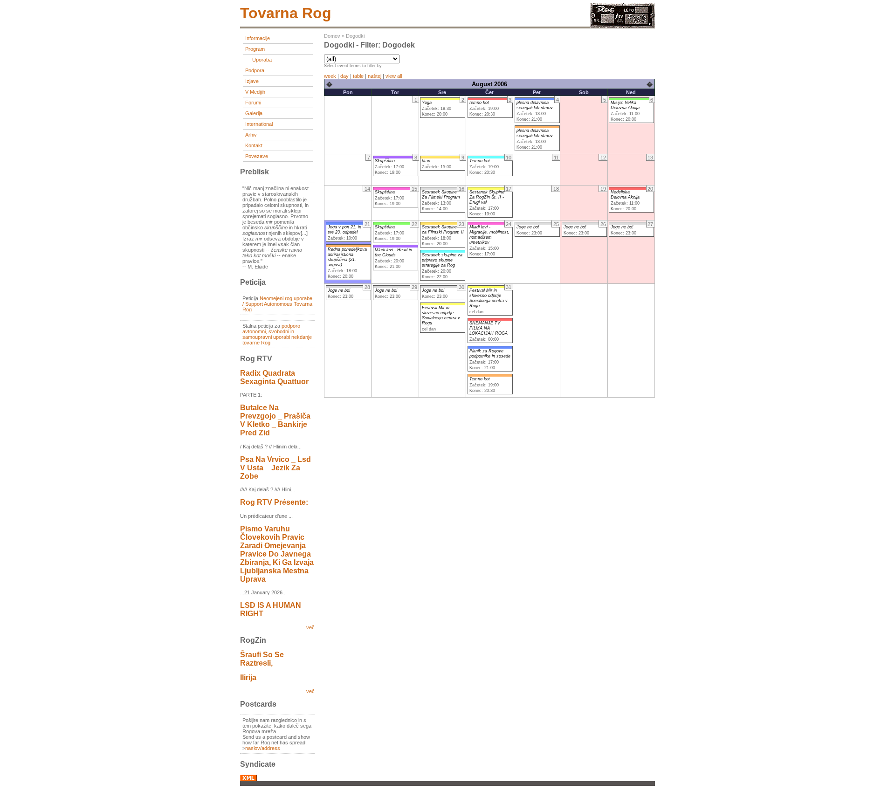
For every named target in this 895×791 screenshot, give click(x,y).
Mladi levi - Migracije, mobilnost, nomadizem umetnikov (489, 235)
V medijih (255, 92)
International (259, 124)
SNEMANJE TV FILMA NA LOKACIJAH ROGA (488, 328)
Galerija (253, 113)
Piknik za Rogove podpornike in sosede (489, 353)
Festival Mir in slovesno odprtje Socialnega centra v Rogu (441, 315)
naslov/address (262, 748)
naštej (374, 76)
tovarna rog (285, 13)
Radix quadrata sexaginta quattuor (274, 377)
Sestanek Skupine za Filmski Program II (443, 229)
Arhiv (251, 135)
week (330, 76)
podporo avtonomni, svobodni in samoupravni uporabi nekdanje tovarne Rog (277, 334)
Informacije (257, 38)
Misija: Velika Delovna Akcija (625, 105)
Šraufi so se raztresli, (262, 659)
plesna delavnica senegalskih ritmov (534, 105)
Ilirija (248, 677)
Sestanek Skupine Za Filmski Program (441, 194)
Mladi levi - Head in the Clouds (393, 252)
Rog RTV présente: (274, 502)
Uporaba (262, 59)
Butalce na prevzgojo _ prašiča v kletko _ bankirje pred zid (275, 420)
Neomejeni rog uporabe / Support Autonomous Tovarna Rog (277, 304)
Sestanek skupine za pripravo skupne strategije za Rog (442, 260)
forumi (253, 102)
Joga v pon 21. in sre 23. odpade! (344, 229)
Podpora (254, 70)
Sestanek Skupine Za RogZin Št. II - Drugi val (486, 197)
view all (394, 76)
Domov (332, 36)
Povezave (256, 156)
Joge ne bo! (527, 227)
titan (426, 160)
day (344, 76)
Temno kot (479, 160)
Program (255, 49)
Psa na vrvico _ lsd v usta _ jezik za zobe (275, 467)
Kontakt (253, 145)
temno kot (479, 102)
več (310, 627)
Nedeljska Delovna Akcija (625, 194)
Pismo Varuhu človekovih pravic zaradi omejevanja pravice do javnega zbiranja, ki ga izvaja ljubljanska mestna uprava (277, 554)
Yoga (427, 102)
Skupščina (385, 160)
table (358, 76)
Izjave (252, 81)
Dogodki (355, 36)
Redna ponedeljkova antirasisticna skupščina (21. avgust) (347, 257)
